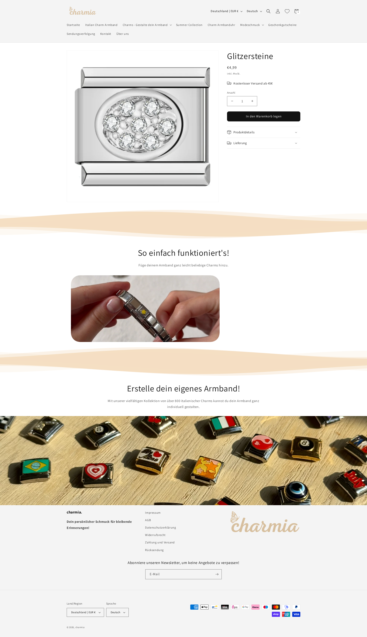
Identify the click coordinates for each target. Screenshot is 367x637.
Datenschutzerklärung (160, 527)
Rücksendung (154, 550)
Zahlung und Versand (160, 542)
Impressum (153, 513)
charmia (80, 627)
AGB (148, 520)
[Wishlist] (287, 11)
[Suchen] (268, 11)
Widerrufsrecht (155, 535)
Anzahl (231, 92)
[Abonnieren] (217, 574)
